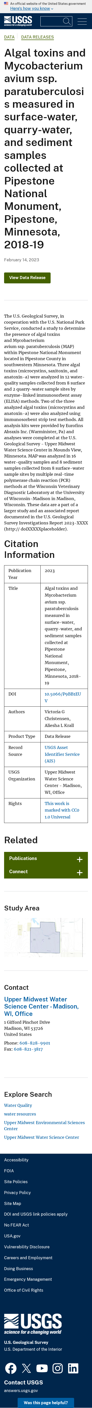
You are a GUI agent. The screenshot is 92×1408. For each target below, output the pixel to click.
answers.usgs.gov (21, 1390)
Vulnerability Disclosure (27, 1247)
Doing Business (18, 1269)
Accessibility (16, 1160)
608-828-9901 (34, 1043)
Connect (18, 871)
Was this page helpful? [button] (46, 1402)
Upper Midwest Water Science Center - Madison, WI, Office (41, 1006)
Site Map (12, 1203)
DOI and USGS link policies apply (36, 1214)
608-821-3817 (28, 1049)
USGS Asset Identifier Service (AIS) (62, 754)
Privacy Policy (17, 1193)
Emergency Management (28, 1279)
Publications (23, 858)
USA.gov (12, 1236)
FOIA (9, 1171)
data (9, 37)
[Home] (18, 25)
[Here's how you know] (46, 6)
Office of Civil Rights (23, 1290)
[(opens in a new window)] (11, 1368)
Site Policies (16, 1182)
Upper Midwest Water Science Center (41, 1137)
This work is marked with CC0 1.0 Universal (62, 810)
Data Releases (37, 37)
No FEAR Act (16, 1225)
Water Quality (18, 1105)
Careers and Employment (28, 1258)
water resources (20, 1114)
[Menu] (82, 22)
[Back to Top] (73, 1389)
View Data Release (27, 277)
